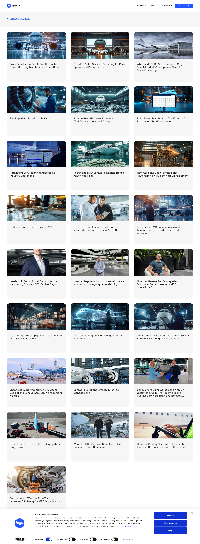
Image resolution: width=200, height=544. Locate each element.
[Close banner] (192, 513)
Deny (170, 531)
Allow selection (170, 523)
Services (141, 6)
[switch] (72, 539)
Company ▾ (167, 6)
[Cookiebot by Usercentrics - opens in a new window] (19, 539)
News (153, 6)
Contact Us (184, 6)
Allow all (170, 515)
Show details (127, 539)
